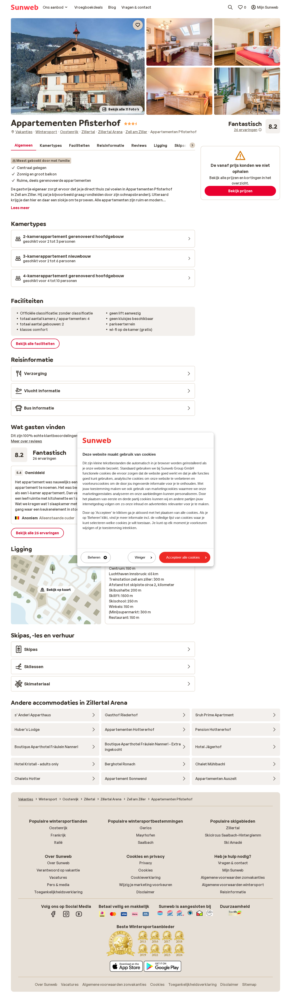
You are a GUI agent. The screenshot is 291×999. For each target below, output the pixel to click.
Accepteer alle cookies (183, 557)
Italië (58, 842)
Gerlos (146, 828)
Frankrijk (58, 835)
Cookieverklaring (146, 877)
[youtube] (79, 916)
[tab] (23, 145)
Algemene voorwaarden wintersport (233, 884)
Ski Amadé (233, 842)
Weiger (140, 557)
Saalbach (145, 842)
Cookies (145, 870)
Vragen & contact (233, 863)
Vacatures (58, 877)
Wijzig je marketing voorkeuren (145, 884)
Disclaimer (145, 892)
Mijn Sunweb (232, 870)
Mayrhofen (145, 835)
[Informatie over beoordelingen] (260, 129)
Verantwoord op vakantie (58, 870)
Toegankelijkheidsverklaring (58, 892)
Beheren (94, 557)
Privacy (145, 863)
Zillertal (233, 828)
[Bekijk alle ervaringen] (254, 126)
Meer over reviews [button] (26, 441)
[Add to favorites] (138, 25)
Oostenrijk (58, 828)
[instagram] (66, 916)
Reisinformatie (233, 892)
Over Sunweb (58, 863)
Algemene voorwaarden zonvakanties (233, 877)
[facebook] (53, 916)
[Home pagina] (24, 7)
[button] (78, 66)
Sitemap (249, 984)
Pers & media (58, 884)
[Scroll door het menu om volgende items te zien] (192, 145)
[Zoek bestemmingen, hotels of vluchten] (230, 7)
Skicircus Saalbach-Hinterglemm (233, 835)
